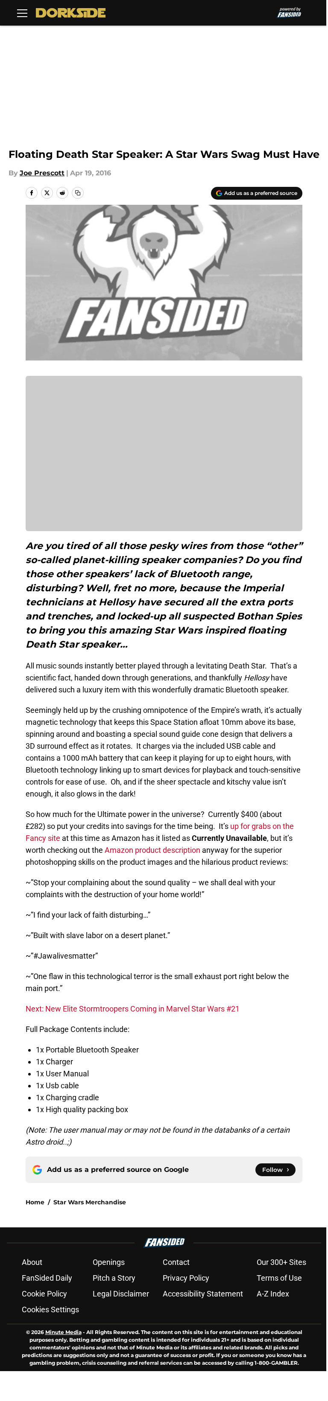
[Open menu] (22, 13)
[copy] (78, 193)
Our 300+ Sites (281, 1262)
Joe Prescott (42, 173)
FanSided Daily (47, 1277)
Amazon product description (152, 850)
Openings (109, 1262)
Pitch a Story (114, 1277)
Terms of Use (279, 1277)
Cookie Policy (44, 1293)
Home (35, 1202)
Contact (176, 1262)
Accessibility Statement (203, 1293)
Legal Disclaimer (121, 1293)
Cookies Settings (50, 1309)
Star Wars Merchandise (89, 1202)
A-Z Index (273, 1293)
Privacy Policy (186, 1277)
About (32, 1262)
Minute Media (63, 1332)
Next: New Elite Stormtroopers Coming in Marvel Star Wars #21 (133, 1008)
